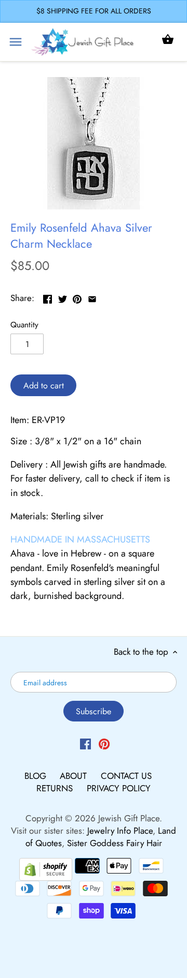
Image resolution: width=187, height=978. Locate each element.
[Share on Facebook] (47, 297)
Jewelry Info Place (120, 830)
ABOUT (74, 776)
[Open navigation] (15, 42)
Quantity (24, 324)
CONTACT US (126, 776)
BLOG (36, 776)
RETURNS (55, 788)
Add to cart (43, 386)
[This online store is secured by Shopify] (45, 868)
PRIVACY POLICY (119, 788)
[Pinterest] (104, 743)
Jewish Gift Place (128, 818)
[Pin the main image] (77, 297)
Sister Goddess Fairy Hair (114, 843)
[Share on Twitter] (62, 297)
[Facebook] (85, 743)
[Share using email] (92, 297)
